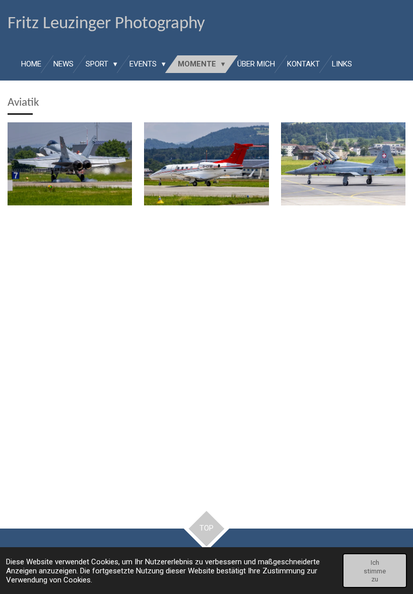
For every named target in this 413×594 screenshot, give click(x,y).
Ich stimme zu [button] (375, 570)
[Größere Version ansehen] (70, 163)
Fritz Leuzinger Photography (106, 24)
